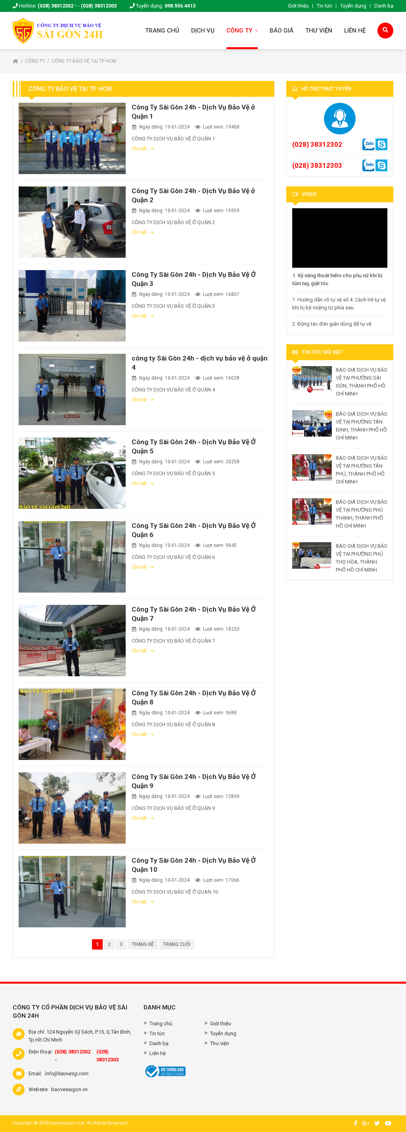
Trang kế (143, 944)
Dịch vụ (202, 30)
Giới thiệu (298, 6)
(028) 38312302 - (57, 6)
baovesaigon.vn (69, 1089)
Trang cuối (176, 944)
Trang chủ (162, 30)
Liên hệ (355, 30)
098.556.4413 (180, 6)
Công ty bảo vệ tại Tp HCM (84, 61)
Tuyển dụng (353, 6)
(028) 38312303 (99, 6)
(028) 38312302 (317, 144)
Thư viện (318, 30)
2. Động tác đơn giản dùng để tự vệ (332, 324)
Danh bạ (383, 6)
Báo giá (281, 30)
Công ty (240, 30)
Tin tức (324, 6)
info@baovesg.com (66, 1073)
